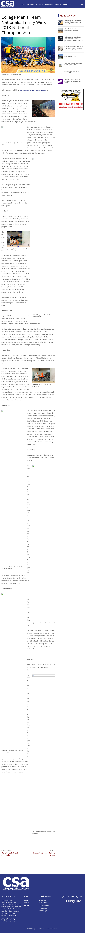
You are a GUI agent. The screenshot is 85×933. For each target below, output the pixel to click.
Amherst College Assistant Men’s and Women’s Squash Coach (72, 81)
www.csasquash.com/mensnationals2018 (33, 90)
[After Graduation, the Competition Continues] (60, 30)
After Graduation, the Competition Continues (71, 29)
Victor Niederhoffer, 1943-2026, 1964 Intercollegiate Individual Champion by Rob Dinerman (73, 48)
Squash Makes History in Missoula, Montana (71, 55)
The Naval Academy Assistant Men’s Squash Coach (73, 64)
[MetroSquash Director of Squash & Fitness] (60, 73)
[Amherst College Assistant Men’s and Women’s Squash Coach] (60, 81)
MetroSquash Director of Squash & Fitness (71, 72)
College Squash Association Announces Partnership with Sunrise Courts (72, 22)
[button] (82, 4)
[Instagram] (6, 919)
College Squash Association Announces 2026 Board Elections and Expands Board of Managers (73, 39)
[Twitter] (10, 919)
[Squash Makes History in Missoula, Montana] (60, 56)
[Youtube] (14, 919)
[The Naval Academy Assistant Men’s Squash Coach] (60, 64)
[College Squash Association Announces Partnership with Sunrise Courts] (60, 22)
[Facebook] (3, 919)
